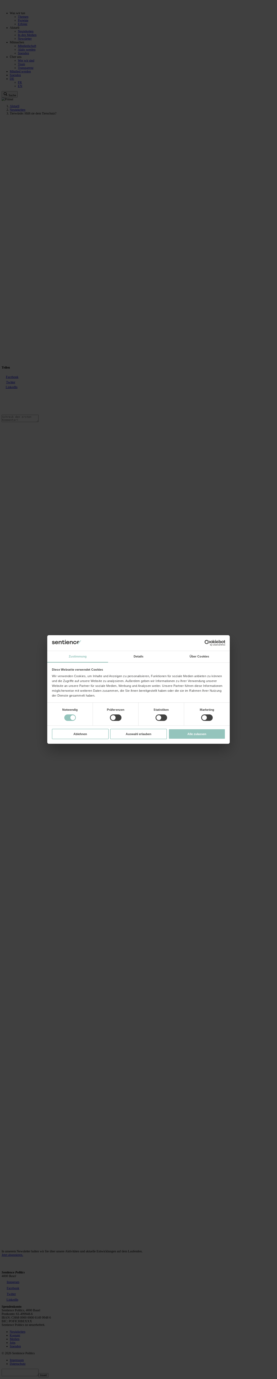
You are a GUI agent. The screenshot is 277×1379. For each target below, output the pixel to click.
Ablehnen (80, 734)
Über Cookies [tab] (199, 656)
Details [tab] (139, 656)
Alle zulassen (196, 734)
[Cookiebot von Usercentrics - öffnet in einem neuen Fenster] (207, 643)
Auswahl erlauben (138, 734)
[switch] (115, 717)
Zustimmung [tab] (78, 656)
